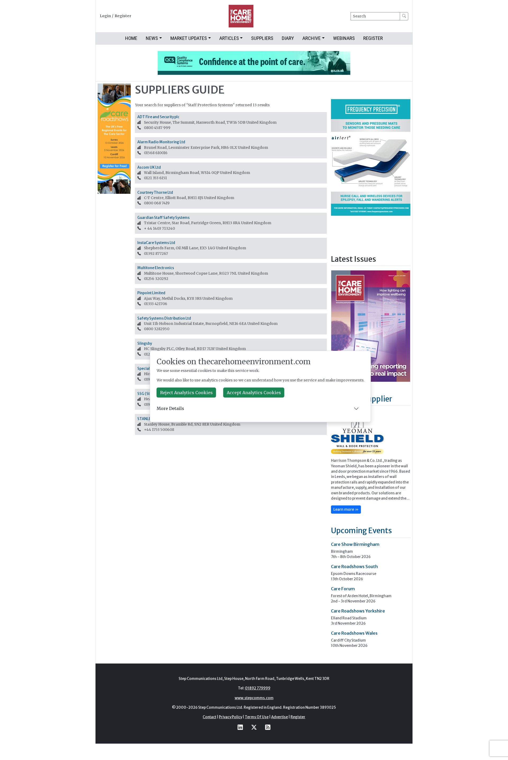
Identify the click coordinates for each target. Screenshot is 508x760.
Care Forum (343, 588)
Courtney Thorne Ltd (155, 192)
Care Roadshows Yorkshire (358, 611)
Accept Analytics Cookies (254, 392)
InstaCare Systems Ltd (156, 243)
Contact (209, 717)
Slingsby (144, 343)
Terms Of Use (257, 717)
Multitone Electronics (155, 268)
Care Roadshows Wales (354, 633)
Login (105, 16)
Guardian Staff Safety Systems (163, 217)
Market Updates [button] (188, 38)
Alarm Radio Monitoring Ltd (161, 142)
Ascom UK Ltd (149, 167)
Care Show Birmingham (355, 544)
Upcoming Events (361, 530)
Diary (288, 38)
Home (131, 38)
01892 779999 (257, 688)
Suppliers (262, 38)
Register (123, 16)
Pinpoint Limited (151, 293)
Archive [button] (311, 38)
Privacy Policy (230, 717)
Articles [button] (229, 38)
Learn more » (346, 509)
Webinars (344, 38)
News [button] (152, 38)
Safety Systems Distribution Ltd (164, 318)
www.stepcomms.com (254, 698)
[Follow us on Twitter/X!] (254, 727)
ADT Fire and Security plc (158, 117)
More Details (170, 408)
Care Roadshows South (354, 566)
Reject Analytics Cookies (186, 392)
